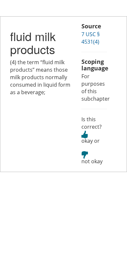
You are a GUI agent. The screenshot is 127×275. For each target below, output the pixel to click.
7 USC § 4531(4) (90, 38)
